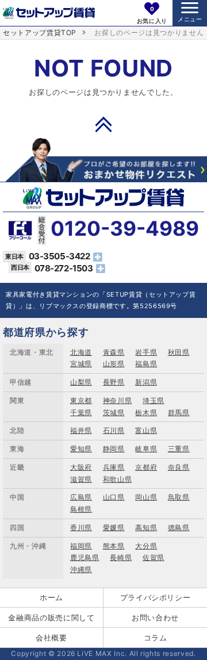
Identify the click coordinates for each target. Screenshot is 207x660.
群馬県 (179, 412)
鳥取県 (179, 497)
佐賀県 (153, 557)
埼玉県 (153, 400)
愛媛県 (114, 527)
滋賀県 (81, 479)
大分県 (146, 546)
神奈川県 (117, 400)
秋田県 (179, 352)
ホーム (51, 597)
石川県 (114, 430)
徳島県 (179, 527)
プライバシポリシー (155, 597)
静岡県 (114, 448)
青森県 (114, 352)
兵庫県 (114, 467)
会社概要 (51, 637)
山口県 (114, 497)
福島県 (146, 363)
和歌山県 (117, 479)
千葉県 (81, 412)
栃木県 (146, 412)
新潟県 (146, 382)
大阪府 (81, 467)
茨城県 (114, 412)
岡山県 (146, 497)
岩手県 (146, 352)
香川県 (81, 527)
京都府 (146, 467)
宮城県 (81, 363)
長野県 (114, 382)
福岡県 (81, 546)
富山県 (146, 430)
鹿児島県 (84, 557)
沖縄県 (81, 569)
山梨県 (81, 382)
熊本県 (114, 546)
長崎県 (121, 557)
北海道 (81, 352)
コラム (155, 637)
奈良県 (179, 467)
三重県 (179, 448)
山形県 (114, 363)
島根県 (81, 509)
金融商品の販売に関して (51, 617)
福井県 (81, 430)
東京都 (81, 400)
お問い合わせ (155, 617)
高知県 (146, 527)
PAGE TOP (103, 124)
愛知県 (81, 448)
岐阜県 (146, 448)
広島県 (81, 497)
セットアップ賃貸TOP (39, 32)
